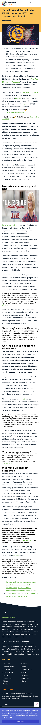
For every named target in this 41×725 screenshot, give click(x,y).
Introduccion (7, 678)
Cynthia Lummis (9, 225)
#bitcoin (18, 98)
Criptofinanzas (7, 672)
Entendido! (20, 721)
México (5, 681)
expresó (22, 399)
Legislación (25, 678)
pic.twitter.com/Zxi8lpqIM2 (13, 113)
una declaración (8, 463)
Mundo (5, 684)
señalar (16, 555)
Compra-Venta (26, 669)
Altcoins (24, 664)
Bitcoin (23, 666)
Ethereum (24, 672)
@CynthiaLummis (30, 92)
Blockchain (6, 669)
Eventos (5, 675)
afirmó (4, 305)
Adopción (6, 664)
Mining (23, 681)
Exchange (24, 675)
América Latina (8, 666)
